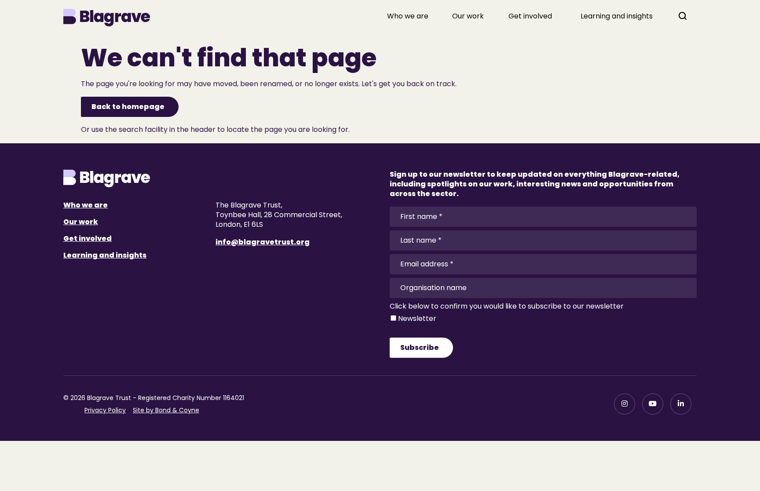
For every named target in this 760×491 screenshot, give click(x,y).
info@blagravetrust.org (263, 242)
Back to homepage (127, 107)
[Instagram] (624, 404)
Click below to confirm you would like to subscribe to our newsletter (507, 306)
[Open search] (682, 16)
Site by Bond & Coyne (166, 410)
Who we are (407, 16)
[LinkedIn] (680, 404)
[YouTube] (652, 404)
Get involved (530, 16)
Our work (468, 16)
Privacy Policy (105, 410)
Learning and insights (617, 16)
